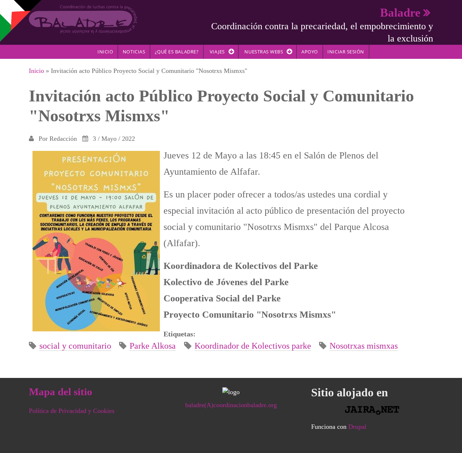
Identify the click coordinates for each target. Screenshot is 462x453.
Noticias (134, 51)
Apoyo (309, 51)
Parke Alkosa (153, 345)
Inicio (105, 51)
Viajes (217, 51)
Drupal (357, 426)
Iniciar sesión (345, 51)
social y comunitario (75, 345)
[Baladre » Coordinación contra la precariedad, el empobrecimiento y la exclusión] (83, 18)
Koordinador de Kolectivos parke (253, 345)
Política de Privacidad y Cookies (71, 410)
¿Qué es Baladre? (177, 51)
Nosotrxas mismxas (364, 345)
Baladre (400, 12)
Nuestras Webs (263, 51)
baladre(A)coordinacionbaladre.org (231, 405)
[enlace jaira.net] (372, 410)
